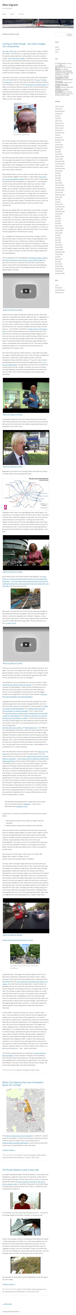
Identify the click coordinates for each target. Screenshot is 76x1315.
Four (15, 51)
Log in (57, 285)
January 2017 (59, 109)
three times (9, 82)
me (66, 77)
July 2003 (57, 256)
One (3, 51)
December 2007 (59, 187)
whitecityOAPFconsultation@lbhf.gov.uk (15, 1143)
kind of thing (6, 982)
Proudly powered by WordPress (11, 1311)
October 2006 (59, 209)
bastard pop (59, 67)
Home (4, 14)
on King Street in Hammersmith (35, 85)
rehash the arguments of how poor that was (17, 685)
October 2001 (59, 271)
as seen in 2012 (11, 623)
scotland (59, 91)
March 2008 (58, 183)
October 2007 (59, 192)
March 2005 (58, 245)
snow (65, 92)
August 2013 (58, 113)
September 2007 (60, 194)
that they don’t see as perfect (12, 728)
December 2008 (59, 161)
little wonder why (31, 728)
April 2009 (58, 152)
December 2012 (59, 125)
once (38, 80)
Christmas (58, 71)
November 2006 (60, 206)
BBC (29, 1289)
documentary (40, 1289)
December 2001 (59, 268)
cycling (19, 1070)
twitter (64, 93)
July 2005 (57, 235)
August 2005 (58, 233)
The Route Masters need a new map (20, 1169)
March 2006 (58, 225)
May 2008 (58, 178)
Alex (38, 1070)
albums (63, 63)
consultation (32, 1155)
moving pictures (67, 79)
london (15, 1157)
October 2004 (59, 249)
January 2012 (59, 130)
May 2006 (58, 221)
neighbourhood (67, 82)
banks (63, 65)
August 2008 (58, 171)
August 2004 (58, 254)
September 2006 (60, 211)
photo (58, 89)
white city (21, 1157)
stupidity (69, 92)
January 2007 (59, 204)
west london (69, 93)
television (57, 93)
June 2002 (58, 261)
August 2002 (58, 259)
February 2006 (59, 228)
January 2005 (59, 247)
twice (45, 80)
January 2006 (59, 230)
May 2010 (58, 142)
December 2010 (59, 140)
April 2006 (58, 223)
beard (65, 67)
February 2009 (59, 156)
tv (61, 93)
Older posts (7, 1304)
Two (7, 51)
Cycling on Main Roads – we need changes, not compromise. (24, 45)
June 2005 (58, 237)
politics (65, 89)
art (60, 65)
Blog (57, 68)
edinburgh (59, 73)
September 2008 (60, 168)
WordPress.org (59, 292)
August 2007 (58, 197)
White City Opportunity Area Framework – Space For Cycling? (23, 1083)
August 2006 (58, 214)
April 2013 (58, 118)
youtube (67, 95)
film (64, 73)
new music (61, 84)
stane (56, 52)
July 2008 (57, 173)
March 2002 (58, 264)
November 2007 (60, 190)
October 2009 (59, 147)
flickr (68, 73)
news (58, 86)
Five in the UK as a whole (16, 58)
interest (58, 74)
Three (11, 51)
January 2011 (59, 137)
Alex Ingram (10, 5)
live (67, 74)
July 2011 (57, 135)
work (63, 95)
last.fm (63, 75)
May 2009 (58, 149)
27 (56, 63)
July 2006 (57, 216)
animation (68, 63)
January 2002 (59, 266)
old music (69, 87)
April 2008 (58, 180)
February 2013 (59, 123)
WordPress (58, 95)
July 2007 (57, 199)
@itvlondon (26, 804)
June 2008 (58, 175)
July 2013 (57, 116)
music (59, 82)
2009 (58, 63)
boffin (61, 69)
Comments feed (60, 290)
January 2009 (59, 159)
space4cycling (9, 1291)
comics (64, 71)
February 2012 (59, 128)
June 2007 (58, 202)
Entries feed (58, 287)
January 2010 (59, 144)
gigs (71, 73)
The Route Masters (19, 1291)
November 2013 (60, 111)
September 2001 (60, 273)
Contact (21, 14)
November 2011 (60, 132)
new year (63, 87)
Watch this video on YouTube (12, 310)
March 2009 (58, 154)
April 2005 (58, 242)
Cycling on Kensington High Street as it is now (17, 940)
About (12, 14)
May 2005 (58, 240)
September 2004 (60, 252)
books (66, 69)
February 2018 (59, 106)
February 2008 (59, 185)
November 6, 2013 (22, 806)
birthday (69, 67)
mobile (58, 79)
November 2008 (60, 163)
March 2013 (58, 121)
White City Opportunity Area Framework (18, 1136)
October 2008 (59, 166)
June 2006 (58, 218)
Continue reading (9, 1150)
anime (57, 65)
